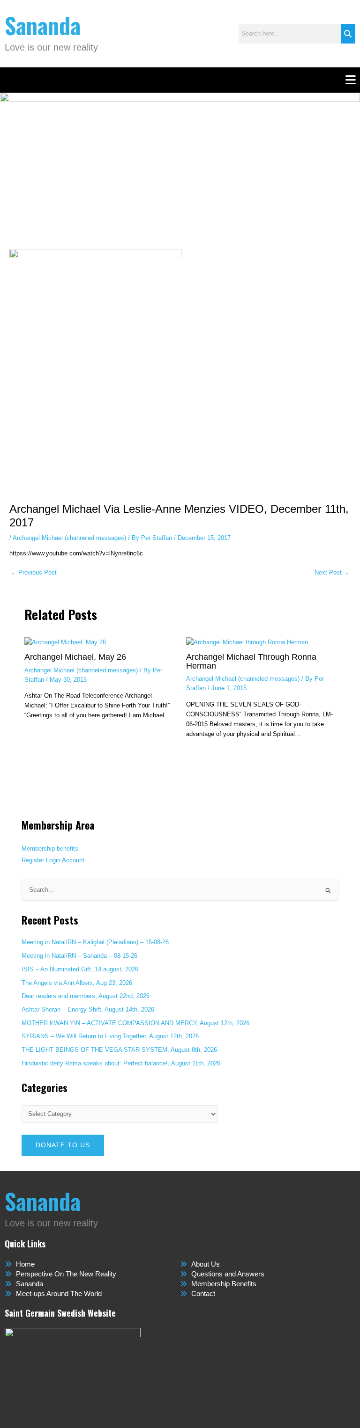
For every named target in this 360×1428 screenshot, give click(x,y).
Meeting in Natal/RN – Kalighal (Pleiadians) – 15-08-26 (95, 942)
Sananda (43, 25)
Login (53, 860)
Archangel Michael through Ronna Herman (251, 661)
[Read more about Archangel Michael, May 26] (65, 641)
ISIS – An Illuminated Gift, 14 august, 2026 (80, 969)
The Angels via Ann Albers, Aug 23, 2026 (77, 982)
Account (73, 860)
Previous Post (33, 573)
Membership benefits (50, 848)
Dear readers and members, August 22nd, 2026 (86, 995)
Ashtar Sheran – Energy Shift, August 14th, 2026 (88, 1009)
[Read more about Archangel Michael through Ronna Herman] (247, 641)
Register (33, 860)
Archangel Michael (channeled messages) (69, 537)
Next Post (332, 573)
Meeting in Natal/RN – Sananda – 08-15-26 (79, 955)
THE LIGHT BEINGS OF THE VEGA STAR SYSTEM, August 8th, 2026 (119, 1049)
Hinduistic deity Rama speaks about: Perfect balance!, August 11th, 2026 (121, 1063)
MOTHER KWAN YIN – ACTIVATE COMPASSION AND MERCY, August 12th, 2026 (135, 1023)
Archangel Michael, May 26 (75, 657)
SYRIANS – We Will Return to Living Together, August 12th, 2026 (110, 1036)
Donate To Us (63, 1145)
